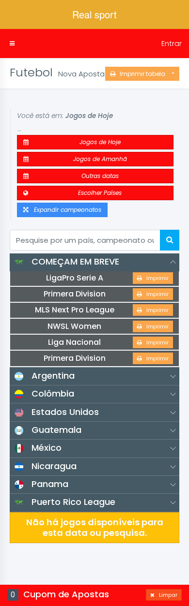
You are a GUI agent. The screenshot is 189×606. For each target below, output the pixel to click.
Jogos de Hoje (98, 142)
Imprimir (155, 278)
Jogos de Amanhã (98, 159)
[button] (12, 44)
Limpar (166, 595)
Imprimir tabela (142, 74)
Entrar (171, 43)
